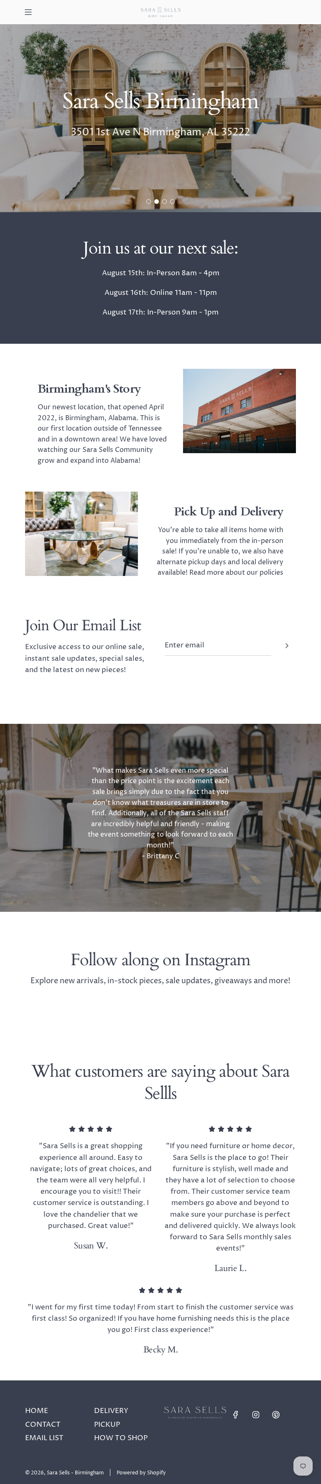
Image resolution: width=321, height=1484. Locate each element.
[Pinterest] (276, 1414)
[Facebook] (236, 1414)
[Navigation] (28, 12)
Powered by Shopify (141, 1472)
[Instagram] (256, 1414)
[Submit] (287, 646)
